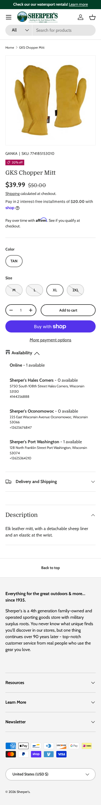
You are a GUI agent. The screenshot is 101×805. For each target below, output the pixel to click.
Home (9, 47)
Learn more (78, 4)
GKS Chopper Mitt (31, 47)
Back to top (50, 567)
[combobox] (50, 30)
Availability (22, 352)
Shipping (12, 193)
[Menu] (9, 17)
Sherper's (23, 792)
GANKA (11, 153)
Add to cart (68, 310)
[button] (92, 17)
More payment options (50, 339)
